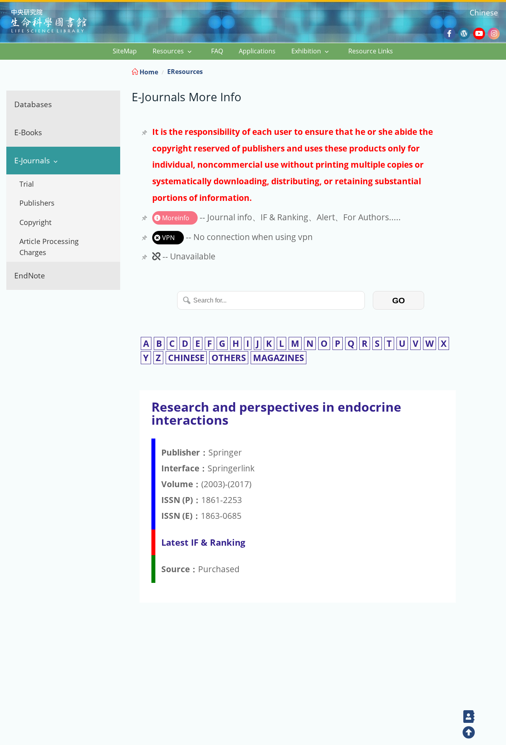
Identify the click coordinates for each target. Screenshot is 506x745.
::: (499, 70)
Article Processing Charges (49, 246)
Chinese (484, 12)
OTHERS (228, 358)
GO (398, 300)
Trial (26, 184)
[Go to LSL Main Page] (58, 22)
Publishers (37, 203)
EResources (185, 71)
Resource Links (370, 51)
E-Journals (32, 160)
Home (148, 72)
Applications (257, 51)
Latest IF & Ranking (203, 542)
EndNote (29, 275)
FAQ (217, 51)
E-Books (28, 132)
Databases (33, 104)
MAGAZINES (278, 358)
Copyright (35, 222)
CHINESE (186, 358)
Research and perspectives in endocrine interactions (276, 413)
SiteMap (125, 51)
